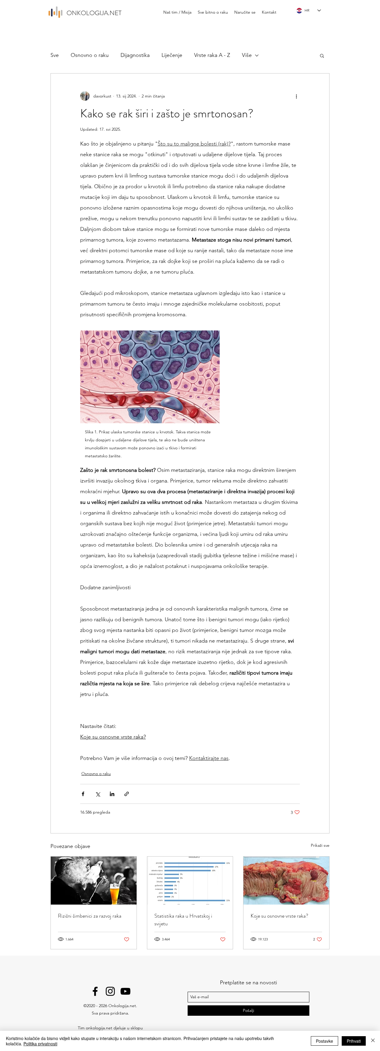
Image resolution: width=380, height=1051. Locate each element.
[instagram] (110, 991)
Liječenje (172, 55)
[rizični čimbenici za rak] (94, 881)
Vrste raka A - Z (212, 55)
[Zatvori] (372, 1041)
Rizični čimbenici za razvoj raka (89, 916)
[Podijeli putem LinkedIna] (112, 794)
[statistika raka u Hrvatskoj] (190, 881)
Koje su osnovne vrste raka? (279, 916)
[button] (322, 55)
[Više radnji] (296, 96)
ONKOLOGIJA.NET (93, 12)
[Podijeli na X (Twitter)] (97, 794)
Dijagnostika (135, 55)
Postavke (324, 1041)
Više (247, 55)
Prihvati (354, 1041)
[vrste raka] (286, 881)
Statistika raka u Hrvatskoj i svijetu (183, 919)
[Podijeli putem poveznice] (126, 794)
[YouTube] (125, 991)
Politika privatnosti (40, 1044)
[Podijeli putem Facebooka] (83, 794)
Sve (54, 55)
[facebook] (95, 991)
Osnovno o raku (90, 55)
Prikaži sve (320, 845)
